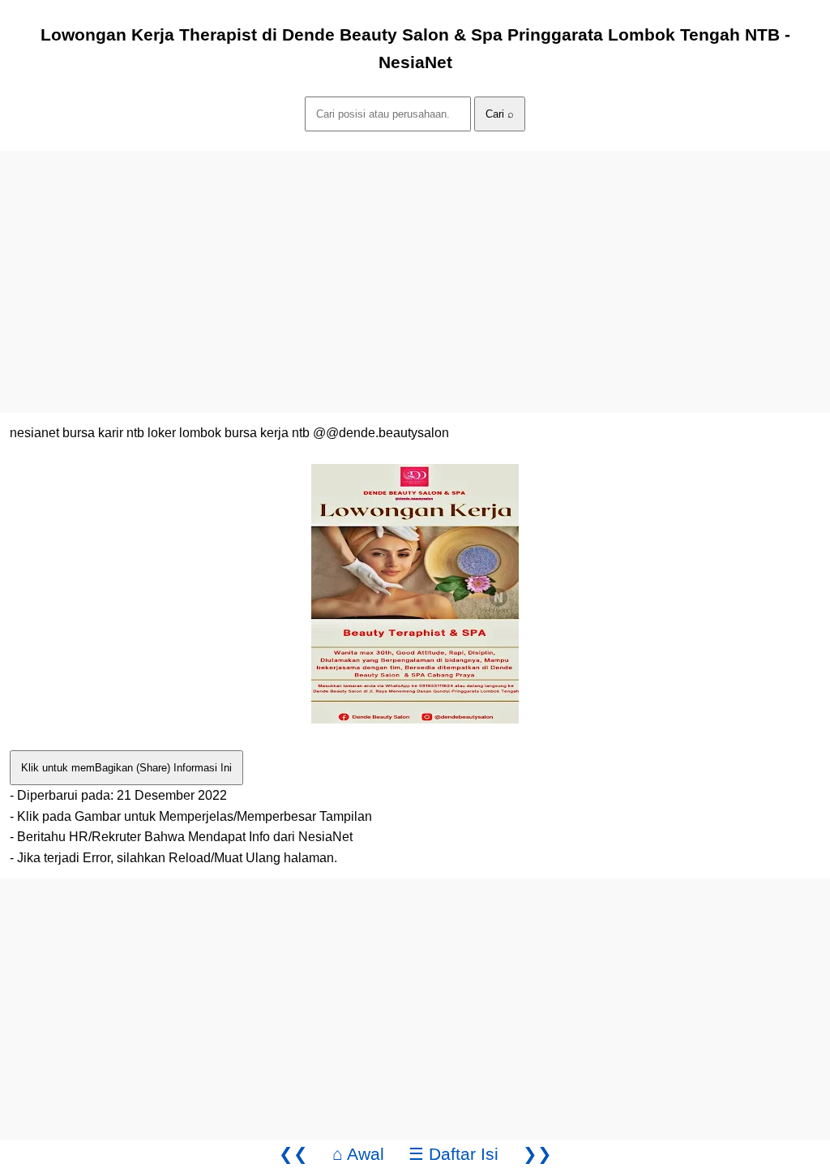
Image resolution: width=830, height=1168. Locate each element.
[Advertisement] (415, 264)
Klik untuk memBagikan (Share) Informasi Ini (126, 768)
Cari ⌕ (500, 114)
